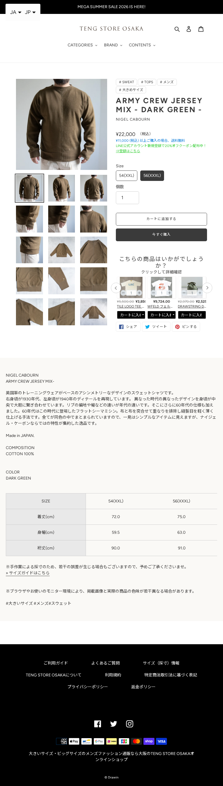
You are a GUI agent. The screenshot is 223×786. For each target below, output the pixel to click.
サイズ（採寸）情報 (161, 663)
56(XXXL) (152, 175)
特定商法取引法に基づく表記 (170, 675)
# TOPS (147, 82)
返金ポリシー (143, 687)
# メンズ (167, 82)
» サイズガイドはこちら (28, 573)
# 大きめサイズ (131, 90)
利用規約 (113, 675)
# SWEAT (126, 82)
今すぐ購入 (161, 235)
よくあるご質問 (105, 663)
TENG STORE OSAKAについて (54, 675)
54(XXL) (126, 175)
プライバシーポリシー (87, 687)
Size (120, 166)
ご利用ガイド (56, 663)
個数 (120, 186)
